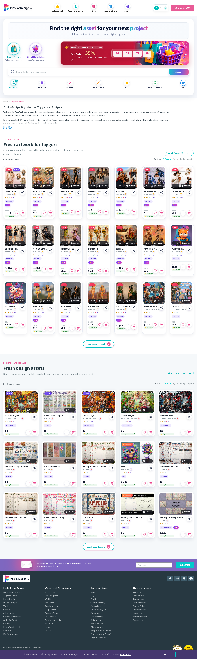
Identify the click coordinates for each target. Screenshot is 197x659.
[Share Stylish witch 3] (78, 250)
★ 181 (161, 524)
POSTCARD (48, 476)
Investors (137, 613)
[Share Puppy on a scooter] (189, 250)
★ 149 (84, 524)
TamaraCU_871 (178, 306)
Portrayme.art (97, 623)
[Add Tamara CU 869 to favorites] (183, 432)
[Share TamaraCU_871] (189, 307)
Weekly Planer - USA (169, 466)
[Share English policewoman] (22, 250)
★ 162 (173, 255)
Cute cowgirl (94, 306)
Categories (95, 613)
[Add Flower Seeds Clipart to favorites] (67, 432)
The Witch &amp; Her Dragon (151, 191)
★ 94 (84, 473)
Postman (120, 191)
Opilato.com (96, 620)
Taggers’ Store (10, 115)
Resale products (155, 87)
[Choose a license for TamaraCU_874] (34, 432)
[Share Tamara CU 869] (189, 417)
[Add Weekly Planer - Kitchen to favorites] (28, 534)
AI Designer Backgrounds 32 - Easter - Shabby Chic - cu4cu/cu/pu (173, 517)
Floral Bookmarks (52, 466)
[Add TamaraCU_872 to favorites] (144, 432)
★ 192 (90, 255)
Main (5, 101)
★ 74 (6, 473)
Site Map (49, 623)
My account (50, 592)
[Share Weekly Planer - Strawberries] (111, 468)
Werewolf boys (95, 191)
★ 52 (122, 422)
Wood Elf (120, 249)
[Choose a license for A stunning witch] (50, 269)
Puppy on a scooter (179, 249)
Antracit (177, 252)
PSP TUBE (9, 201)
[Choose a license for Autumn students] (50, 213)
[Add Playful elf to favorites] (100, 270)
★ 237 (34, 312)
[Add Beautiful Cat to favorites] (72, 212)
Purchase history (52, 606)
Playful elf (93, 249)
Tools (6, 606)
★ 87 (34, 197)
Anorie (48, 418)
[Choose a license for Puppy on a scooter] (189, 267)
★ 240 (62, 312)
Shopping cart (51, 595)
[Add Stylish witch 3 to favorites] (72, 270)
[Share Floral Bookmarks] (73, 468)
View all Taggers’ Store (178, 152)
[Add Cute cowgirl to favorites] (100, 324)
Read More (8, 127)
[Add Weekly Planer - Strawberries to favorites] (105, 483)
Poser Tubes (98, 87)
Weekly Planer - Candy (54, 517)
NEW (17, 170)
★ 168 (118, 197)
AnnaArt (10, 194)
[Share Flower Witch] (189, 192)
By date (168, 159)
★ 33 (45, 422)
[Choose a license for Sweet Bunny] (22, 213)
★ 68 (45, 473)
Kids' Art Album (10, 634)
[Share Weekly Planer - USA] (189, 468)
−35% (8, 170)
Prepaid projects (10, 602)
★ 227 (90, 312)
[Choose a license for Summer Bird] (50, 328)
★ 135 (34, 255)
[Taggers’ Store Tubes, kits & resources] (14, 49)
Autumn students (40, 191)
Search (178, 71)
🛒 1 (150, 197)
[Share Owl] (150, 468)
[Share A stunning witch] (50, 250)
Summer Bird (39, 306)
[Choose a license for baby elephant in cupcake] (22, 324)
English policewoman (12, 249)
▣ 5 (169, 422)
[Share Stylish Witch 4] (133, 307)
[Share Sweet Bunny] (22, 192)
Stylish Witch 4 (123, 306)
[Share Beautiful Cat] (78, 192)
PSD (123, 476)
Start (127, 87)
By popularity (179, 159)
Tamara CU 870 (150, 306)
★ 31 (84, 422)
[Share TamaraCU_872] (150, 417)
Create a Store (51, 613)
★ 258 (145, 312)
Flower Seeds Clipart (53, 415)
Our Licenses (50, 616)
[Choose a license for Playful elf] (106, 270)
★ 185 (145, 255)
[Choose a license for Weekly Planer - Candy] (73, 534)
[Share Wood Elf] (133, 250)
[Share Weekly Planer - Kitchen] (34, 519)
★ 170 (7, 312)
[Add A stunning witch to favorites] (44, 269)
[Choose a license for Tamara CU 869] (189, 432)
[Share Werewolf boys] (106, 192)
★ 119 (90, 197)
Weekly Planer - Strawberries (95, 466)
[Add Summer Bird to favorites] (44, 328)
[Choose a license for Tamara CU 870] (161, 324)
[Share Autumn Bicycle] (161, 250)
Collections (95, 606)
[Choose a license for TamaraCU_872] (150, 432)
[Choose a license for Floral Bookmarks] (73, 483)
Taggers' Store (10, 595)
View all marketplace (179, 373)
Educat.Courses (97, 627)
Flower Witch (178, 191)
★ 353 (123, 473)
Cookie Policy (139, 606)
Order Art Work (10, 620)
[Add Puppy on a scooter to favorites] (183, 267)
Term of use (138, 599)
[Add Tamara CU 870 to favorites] (155, 324)
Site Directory (96, 616)
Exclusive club (9, 599)
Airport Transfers (98, 637)
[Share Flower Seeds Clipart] (73, 417)
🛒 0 (10, 197)
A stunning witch (40, 249)
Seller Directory (97, 602)
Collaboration (139, 609)
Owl (123, 466)
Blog (92, 592)
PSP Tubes (13, 87)
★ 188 (62, 255)
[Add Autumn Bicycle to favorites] (155, 270)
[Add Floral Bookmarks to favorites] (67, 483)
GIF (183, 88)
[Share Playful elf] (106, 250)
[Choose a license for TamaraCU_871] (189, 324)
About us (137, 592)
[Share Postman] (133, 192)
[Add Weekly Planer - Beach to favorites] (144, 534)
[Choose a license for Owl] (150, 483)
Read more (125, 654)
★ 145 (173, 197)
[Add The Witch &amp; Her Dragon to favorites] (155, 213)
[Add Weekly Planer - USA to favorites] (183, 483)
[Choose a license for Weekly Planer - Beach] (150, 534)
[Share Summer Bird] (50, 307)
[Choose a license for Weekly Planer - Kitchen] (34, 534)
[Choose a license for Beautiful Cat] (78, 212)
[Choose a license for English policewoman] (22, 269)
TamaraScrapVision (153, 309)
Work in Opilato (140, 616)
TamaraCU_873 (89, 415)
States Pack (88, 517)
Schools (7, 623)
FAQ (92, 595)
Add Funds (49, 602)
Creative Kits (42, 87)
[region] (124, 53)
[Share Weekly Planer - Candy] (73, 519)
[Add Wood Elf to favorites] (127, 269)
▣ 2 (14, 197)
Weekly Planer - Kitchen (16, 517)
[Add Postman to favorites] (127, 212)
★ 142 (7, 524)
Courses (7, 609)
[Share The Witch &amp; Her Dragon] (161, 192)
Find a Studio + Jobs (12, 627)
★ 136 (145, 197)
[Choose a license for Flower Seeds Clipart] (73, 432)
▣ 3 (126, 197)
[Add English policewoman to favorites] (16, 269)
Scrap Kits (70, 87)
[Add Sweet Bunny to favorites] (16, 213)
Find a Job (8, 630)
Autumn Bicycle (151, 249)
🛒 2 (66, 312)
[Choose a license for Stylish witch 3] (78, 270)
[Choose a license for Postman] (133, 212)
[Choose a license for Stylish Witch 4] (133, 327)
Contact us (138, 620)
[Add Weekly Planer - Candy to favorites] (67, 534)
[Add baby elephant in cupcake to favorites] (16, 324)
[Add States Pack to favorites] (105, 534)
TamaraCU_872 (128, 415)
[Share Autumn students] (50, 192)
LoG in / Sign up (182, 8)
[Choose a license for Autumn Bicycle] (161, 270)
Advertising (8, 613)
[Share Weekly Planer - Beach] (150, 519)
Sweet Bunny (11, 191)
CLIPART (47, 425)
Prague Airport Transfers (101, 634)
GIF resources (82, 120)
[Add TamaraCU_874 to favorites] (28, 432)
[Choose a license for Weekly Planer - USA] (189, 483)
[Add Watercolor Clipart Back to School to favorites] (28, 483)
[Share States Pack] (111, 519)
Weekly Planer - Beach (131, 517)
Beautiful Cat (67, 191)
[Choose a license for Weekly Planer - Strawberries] (111, 483)
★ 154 (7, 255)
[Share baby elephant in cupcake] (22, 307)
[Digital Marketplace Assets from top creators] (35, 49)
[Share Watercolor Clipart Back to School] (34, 468)
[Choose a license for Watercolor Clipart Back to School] (34, 483)
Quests (48, 630)
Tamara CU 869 (166, 415)
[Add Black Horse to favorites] (72, 328)
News (47, 627)
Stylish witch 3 (67, 249)
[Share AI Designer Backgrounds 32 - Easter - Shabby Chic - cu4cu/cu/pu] (189, 519)
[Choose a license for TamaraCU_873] (111, 432)
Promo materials (53, 620)
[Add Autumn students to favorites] (44, 213)
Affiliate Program (98, 609)
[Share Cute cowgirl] (106, 307)
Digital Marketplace (68, 115)
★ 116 (62, 197)
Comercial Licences (12, 616)
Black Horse (66, 306)
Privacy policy (139, 602)
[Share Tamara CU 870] (161, 307)
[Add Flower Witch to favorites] (183, 213)
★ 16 (6, 422)
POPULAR (128, 444)
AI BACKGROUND (166, 527)
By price (190, 159)
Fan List (94, 599)
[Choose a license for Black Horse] (78, 328)
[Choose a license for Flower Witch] (189, 213)
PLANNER (86, 476)
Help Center (50, 609)
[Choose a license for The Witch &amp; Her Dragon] (161, 213)
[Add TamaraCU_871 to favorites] (183, 324)
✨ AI (7, 205)
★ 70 (161, 422)
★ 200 (118, 255)
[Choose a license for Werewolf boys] (106, 212)
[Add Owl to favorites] (144, 483)
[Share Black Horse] (78, 307)
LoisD (48, 469)
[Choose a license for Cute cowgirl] (106, 324)
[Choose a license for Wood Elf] (133, 269)
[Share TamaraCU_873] (111, 417)
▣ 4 (70, 197)
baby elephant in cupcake (12, 306)
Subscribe (185, 565)
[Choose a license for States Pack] (111, 534)
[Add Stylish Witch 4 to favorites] (127, 327)
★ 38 (6, 197)
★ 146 (161, 473)
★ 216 (123, 524)
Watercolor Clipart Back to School (18, 466)
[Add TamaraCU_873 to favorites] (105, 432)
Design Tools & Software (101, 630)
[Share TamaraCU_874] (34, 417)
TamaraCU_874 (12, 415)
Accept (164, 654)
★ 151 (45, 524)
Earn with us (138, 595)
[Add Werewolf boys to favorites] (100, 212)
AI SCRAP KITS (10, 425)
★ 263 (173, 312)
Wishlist (48, 599)
